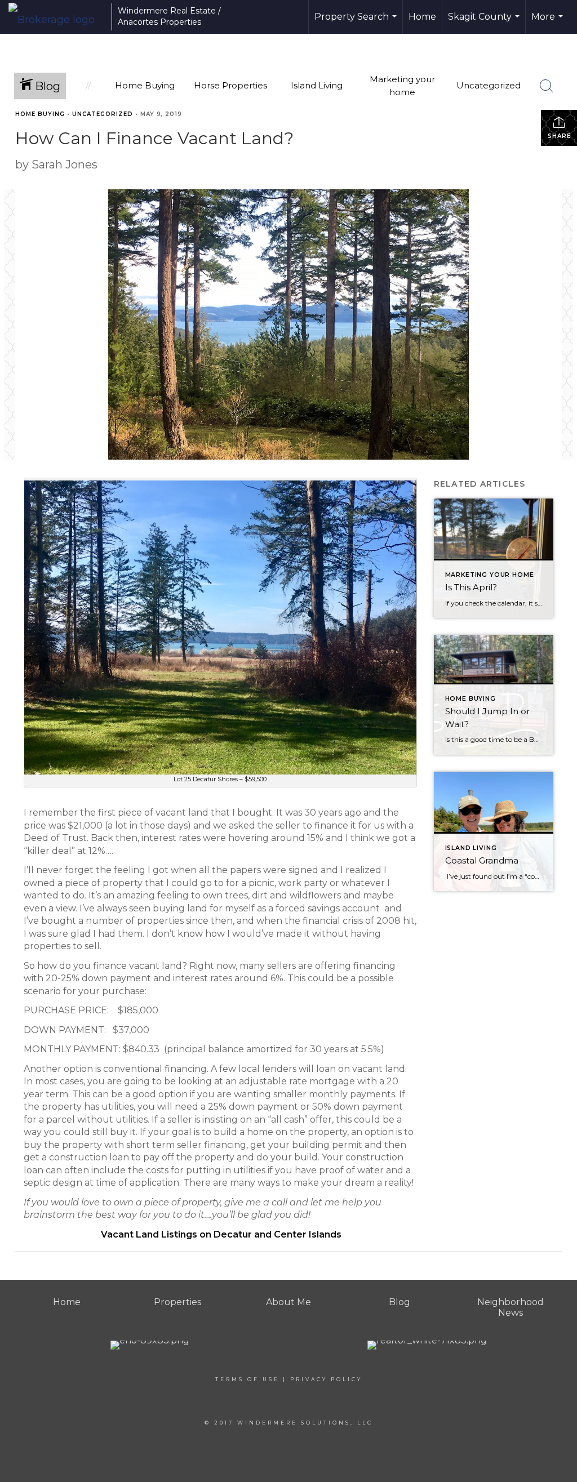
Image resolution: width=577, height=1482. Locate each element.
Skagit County (485, 22)
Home (422, 16)
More (548, 22)
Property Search (357, 22)
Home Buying (40, 114)
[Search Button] (546, 86)
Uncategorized (102, 114)
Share (559, 136)
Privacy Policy (326, 1379)
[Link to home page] (57, 17)
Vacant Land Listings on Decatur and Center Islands (220, 1234)
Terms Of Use (247, 1379)
